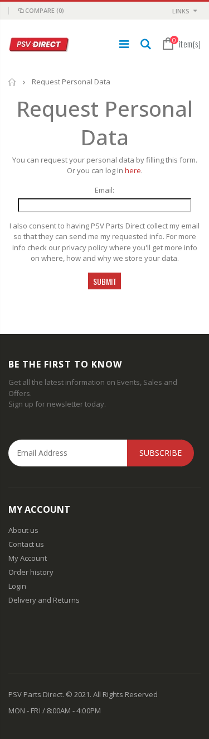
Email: (104, 190)
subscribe (160, 452)
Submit (104, 281)
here (133, 170)
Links (180, 11)
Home (12, 81)
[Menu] (124, 43)
